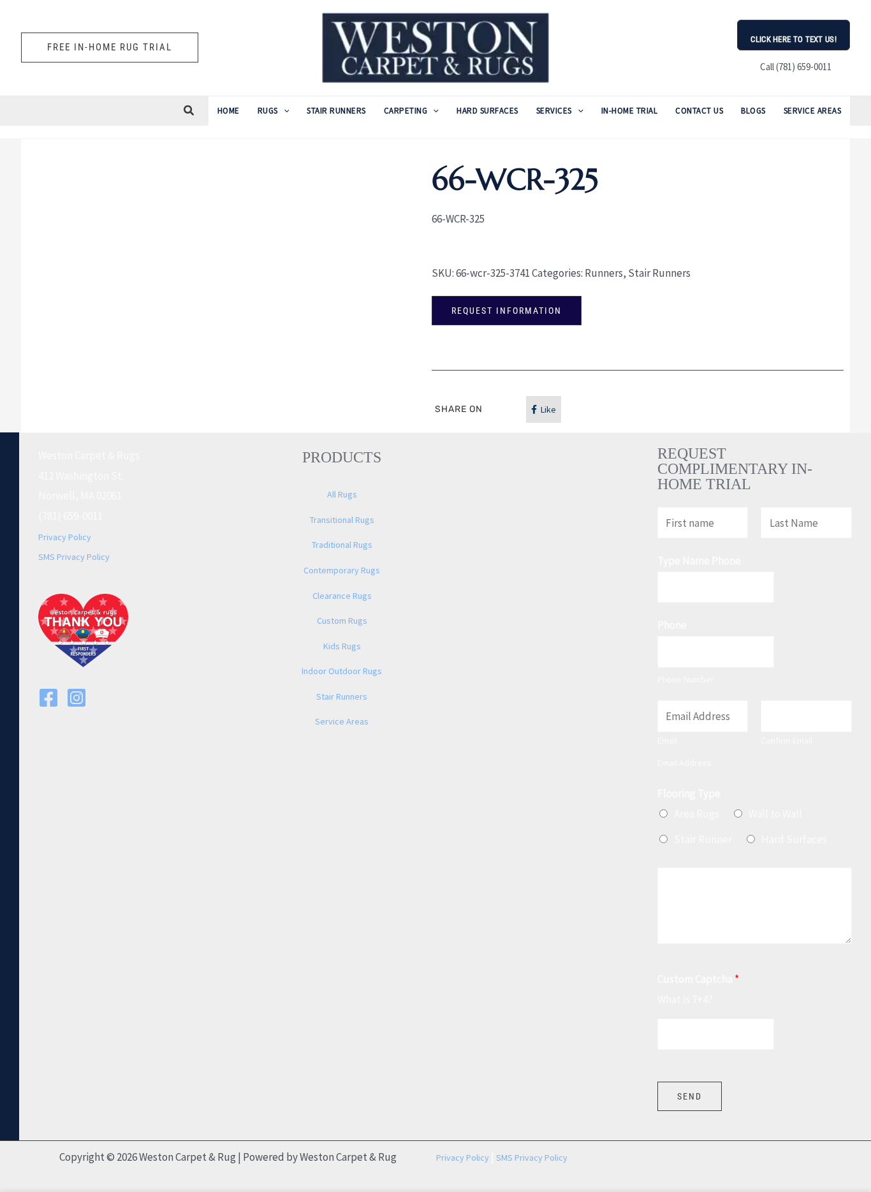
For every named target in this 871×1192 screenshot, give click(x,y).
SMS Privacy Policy (74, 557)
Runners (604, 273)
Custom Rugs (342, 620)
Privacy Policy (64, 537)
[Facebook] (48, 698)
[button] (109, 48)
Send (689, 1096)
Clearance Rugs (342, 595)
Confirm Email (786, 740)
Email (667, 740)
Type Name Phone (699, 561)
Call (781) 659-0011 (793, 67)
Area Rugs (696, 814)
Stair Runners (659, 273)
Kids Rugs (342, 646)
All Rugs (342, 494)
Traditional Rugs (342, 544)
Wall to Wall (775, 814)
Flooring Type (689, 793)
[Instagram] (76, 698)
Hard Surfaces (794, 839)
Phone (672, 625)
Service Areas (342, 721)
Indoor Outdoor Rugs (342, 671)
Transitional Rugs (342, 520)
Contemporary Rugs (342, 570)
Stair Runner (703, 839)
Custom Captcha (698, 979)
